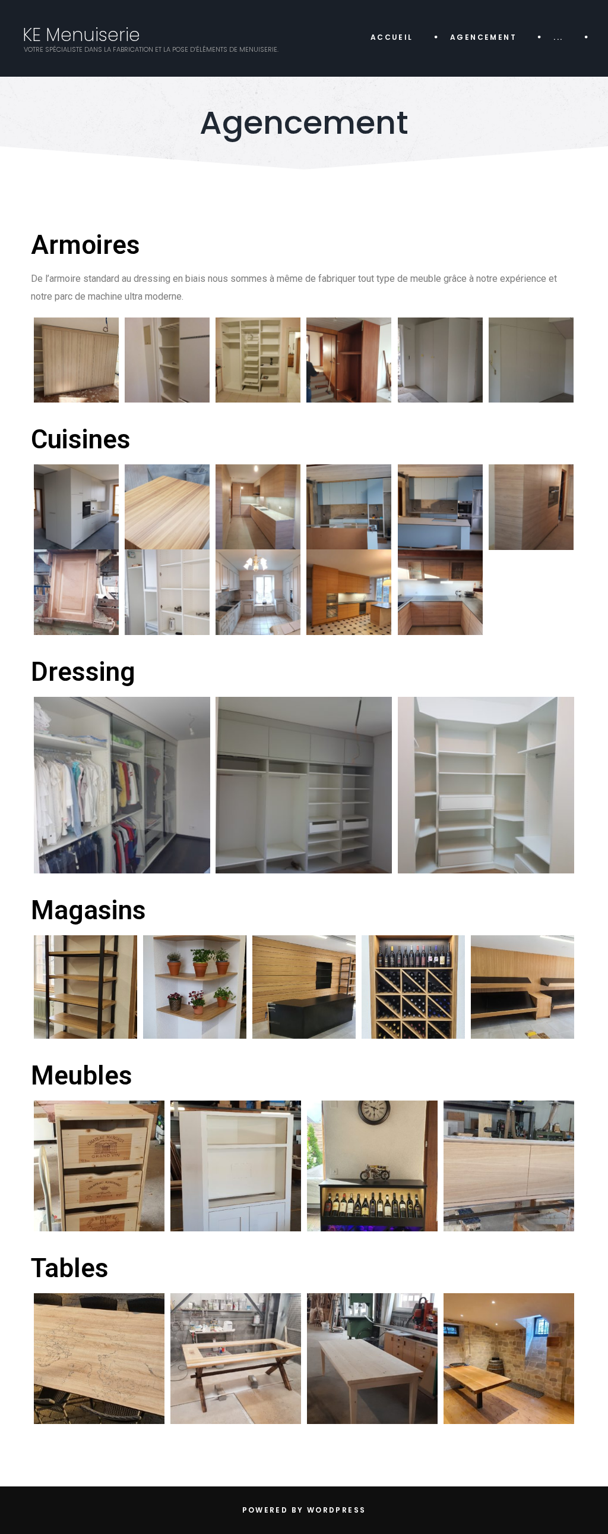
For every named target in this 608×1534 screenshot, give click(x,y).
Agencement (483, 37)
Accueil (391, 37)
